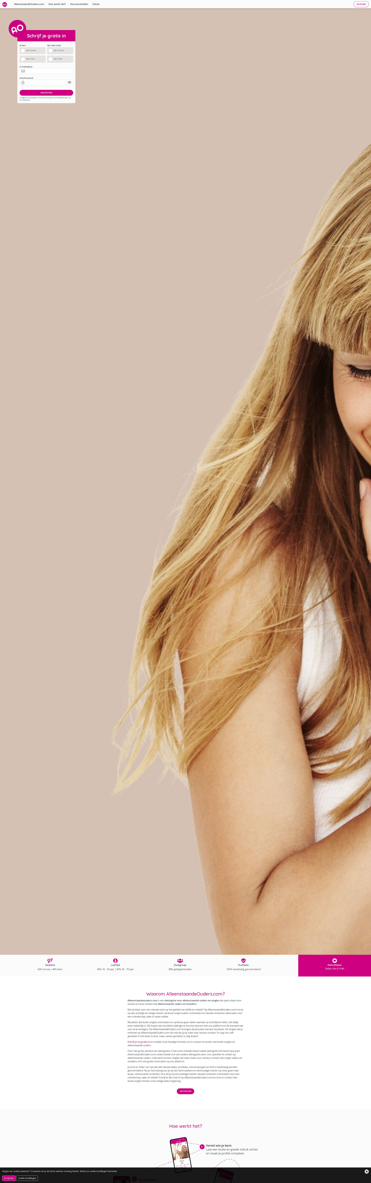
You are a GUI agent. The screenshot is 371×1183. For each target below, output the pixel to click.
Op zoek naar (54, 45)
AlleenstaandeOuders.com (29, 4)
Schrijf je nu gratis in (139, 1041)
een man (30, 58)
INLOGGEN (361, 4)
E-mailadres (26, 66)
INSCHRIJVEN (46, 92)
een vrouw (31, 50)
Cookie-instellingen (27, 1178)
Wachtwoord (26, 78)
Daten (96, 4)
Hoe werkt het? (57, 4)
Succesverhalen (79, 4)
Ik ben (23, 45)
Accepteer (9, 1178)
